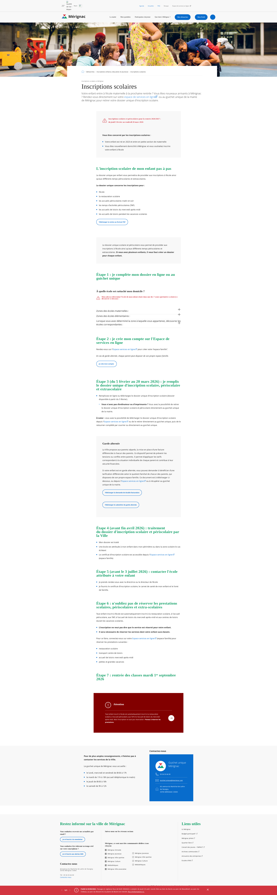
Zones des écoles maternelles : (112, 310)
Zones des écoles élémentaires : (113, 316)
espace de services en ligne (139, 97)
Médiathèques (113, 865)
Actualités (151, 6)
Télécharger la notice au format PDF (112, 222)
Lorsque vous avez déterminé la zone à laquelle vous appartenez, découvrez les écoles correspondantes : (138, 322)
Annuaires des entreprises (191, 856)
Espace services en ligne (124, 349)
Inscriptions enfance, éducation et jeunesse (112, 72)
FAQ (159, 6)
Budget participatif (189, 834)
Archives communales (190, 852)
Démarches (90, 72)
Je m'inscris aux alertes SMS (73, 854)
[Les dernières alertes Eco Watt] (80, 5)
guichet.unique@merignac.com (171, 780)
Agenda (141, 6)
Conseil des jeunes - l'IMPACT (192, 847)
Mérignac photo (187, 838)
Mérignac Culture (114, 861)
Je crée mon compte (106, 364)
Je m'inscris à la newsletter (73, 839)
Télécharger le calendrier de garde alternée (121, 505)
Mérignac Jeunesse (114, 854)
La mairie (113, 17)
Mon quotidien (125, 17)
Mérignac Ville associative (117, 869)
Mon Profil (201, 17)
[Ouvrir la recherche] (212, 17)
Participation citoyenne (142, 17)
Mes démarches (182, 17)
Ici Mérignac (186, 829)
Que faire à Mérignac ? (162, 17)
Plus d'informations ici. (136, 892)
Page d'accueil (82, 71)
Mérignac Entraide (114, 850)
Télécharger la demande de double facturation (122, 493)
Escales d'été (186, 860)
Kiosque (166, 6)
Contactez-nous (65, 877)
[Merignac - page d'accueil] (73, 17)
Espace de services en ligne (180, 6)
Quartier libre (187, 843)
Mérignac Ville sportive (116, 858)
